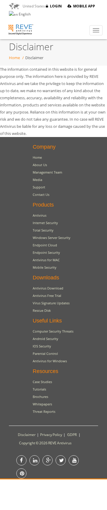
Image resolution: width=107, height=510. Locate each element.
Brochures (40, 396)
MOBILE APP (83, 6)
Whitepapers (42, 404)
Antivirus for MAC (46, 260)
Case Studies (42, 382)
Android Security (45, 338)
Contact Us (41, 194)
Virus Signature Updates (51, 303)
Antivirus (39, 215)
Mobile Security (44, 267)
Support (39, 187)
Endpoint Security (46, 252)
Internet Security (45, 223)
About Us (40, 165)
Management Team (47, 172)
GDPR (72, 434)
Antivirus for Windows (50, 361)
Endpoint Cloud (45, 245)
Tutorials (39, 389)
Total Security (43, 230)
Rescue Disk (42, 310)
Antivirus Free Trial (47, 295)
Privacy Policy (51, 434)
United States (33, 6)
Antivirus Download (48, 288)
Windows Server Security (51, 237)
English (24, 14)
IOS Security (42, 346)
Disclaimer (27, 434)
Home (14, 57)
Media (37, 179)
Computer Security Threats (53, 331)
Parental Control (45, 353)
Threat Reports (44, 411)
